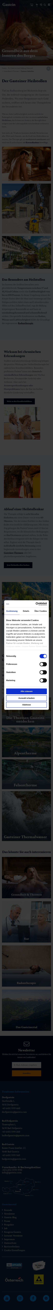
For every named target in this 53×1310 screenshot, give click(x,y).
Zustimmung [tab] (12, 611)
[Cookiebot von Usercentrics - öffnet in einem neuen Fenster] (36, 604)
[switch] (43, 664)
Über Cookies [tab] (40, 611)
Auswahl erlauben (26, 698)
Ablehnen (26, 705)
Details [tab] (26, 611)
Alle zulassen (27, 691)
